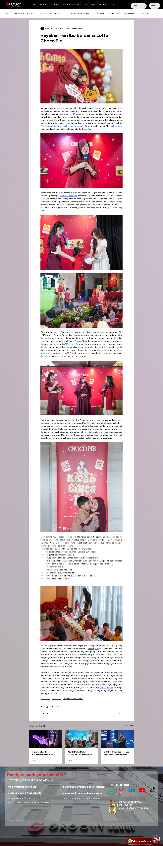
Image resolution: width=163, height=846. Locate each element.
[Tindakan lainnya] (121, 28)
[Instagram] (121, 790)
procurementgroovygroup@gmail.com (82, 798)
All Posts (5, 13)
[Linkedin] (132, 790)
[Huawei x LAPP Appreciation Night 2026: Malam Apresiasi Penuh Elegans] (45, 739)
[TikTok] (152, 790)
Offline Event (114, 13)
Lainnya (142, 13)
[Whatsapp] (111, 790)
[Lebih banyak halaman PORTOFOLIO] (94, 4)
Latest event (99, 13)
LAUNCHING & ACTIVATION (51, 13)
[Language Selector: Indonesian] (154, 6)
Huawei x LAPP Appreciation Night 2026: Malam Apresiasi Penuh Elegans (44, 753)
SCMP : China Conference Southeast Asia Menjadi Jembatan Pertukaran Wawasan (116, 753)
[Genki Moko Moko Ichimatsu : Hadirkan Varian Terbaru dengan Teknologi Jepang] (81, 739)
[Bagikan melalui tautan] (58, 706)
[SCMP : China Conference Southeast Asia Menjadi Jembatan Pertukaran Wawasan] (117, 739)
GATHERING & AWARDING (78, 13)
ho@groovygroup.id (138, 807)
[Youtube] (142, 790)
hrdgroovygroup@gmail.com (22, 798)
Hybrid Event (129, 13)
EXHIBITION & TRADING (24, 13)
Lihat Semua (129, 726)
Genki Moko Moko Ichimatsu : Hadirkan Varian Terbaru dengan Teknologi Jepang (81, 753)
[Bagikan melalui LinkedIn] (52, 706)
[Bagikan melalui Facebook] (41, 706)
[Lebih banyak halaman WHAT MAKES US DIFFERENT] (81, 4)
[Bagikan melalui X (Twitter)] (47, 706)
